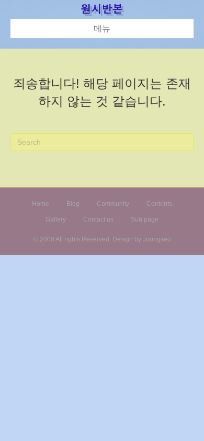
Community (113, 203)
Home (40, 203)
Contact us (98, 219)
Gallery (56, 219)
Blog (73, 203)
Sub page (144, 219)
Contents (159, 203)
